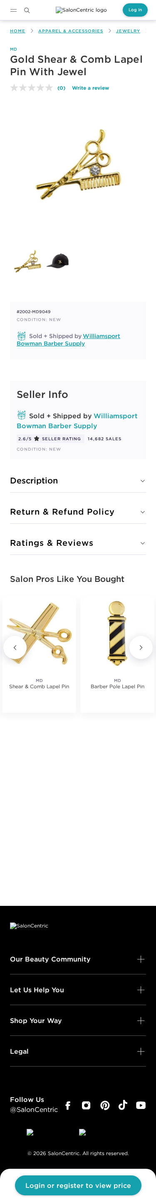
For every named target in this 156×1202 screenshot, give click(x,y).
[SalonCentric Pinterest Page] (105, 1105)
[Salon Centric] (81, 10)
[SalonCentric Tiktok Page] (123, 1105)
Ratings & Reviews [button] (52, 542)
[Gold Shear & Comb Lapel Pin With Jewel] (27, 261)
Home (17, 31)
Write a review (90, 87)
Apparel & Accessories (70, 31)
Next (141, 647)
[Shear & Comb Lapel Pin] (39, 633)
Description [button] (34, 480)
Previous (15, 647)
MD (13, 49)
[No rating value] (33, 87)
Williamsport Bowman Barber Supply (68, 339)
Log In (135, 9)
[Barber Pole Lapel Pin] (117, 633)
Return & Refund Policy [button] (62, 511)
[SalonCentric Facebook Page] (67, 1105)
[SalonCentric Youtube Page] (141, 1105)
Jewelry (128, 31)
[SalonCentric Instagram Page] (86, 1105)
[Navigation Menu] (13, 10)
